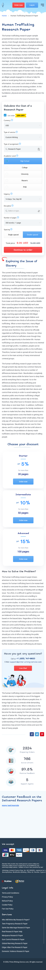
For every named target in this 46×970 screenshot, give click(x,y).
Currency (7, 120)
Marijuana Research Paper (12, 935)
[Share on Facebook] (32, 734)
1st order (16, 116)
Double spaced (32, 235)
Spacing (7, 229)
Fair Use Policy (7, 908)
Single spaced (13, 235)
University (24, 174)
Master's (25, 181)
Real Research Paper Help (12, 931)
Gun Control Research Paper (13, 939)
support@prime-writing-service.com (26, 662)
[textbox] (24, 211)
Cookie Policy (7, 905)
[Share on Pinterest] (42, 734)
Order (18, 5)
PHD (25, 187)
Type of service (9, 132)
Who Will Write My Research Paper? (16, 919)
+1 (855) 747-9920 (25, 659)
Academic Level (10, 156)
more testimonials (10, 805)
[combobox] (23, 149)
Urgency (7, 194)
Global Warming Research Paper (14, 943)
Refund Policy (7, 901)
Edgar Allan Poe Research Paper (14, 947)
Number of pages (10, 218)
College (24, 168)
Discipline (7, 206)
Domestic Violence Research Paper (15, 951)
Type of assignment (11, 144)
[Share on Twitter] (37, 734)
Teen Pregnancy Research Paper (14, 923)
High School (24, 161)
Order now (23, 481)
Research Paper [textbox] (14, 149)
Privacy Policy (7, 897)
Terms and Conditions (10, 893)
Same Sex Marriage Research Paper (16, 927)
